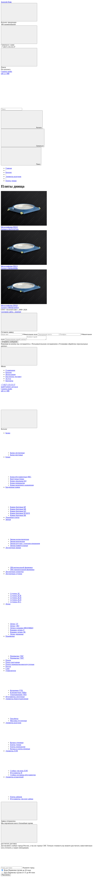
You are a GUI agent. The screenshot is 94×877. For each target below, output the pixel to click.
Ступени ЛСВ (15, 596)
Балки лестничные (17, 453)
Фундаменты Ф (16, 773)
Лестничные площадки (15, 572)
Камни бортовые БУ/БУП (20, 513)
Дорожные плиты (12, 517)
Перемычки (10, 636)
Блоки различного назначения (22, 485)
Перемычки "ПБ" (17, 656)
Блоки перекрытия (17, 483)
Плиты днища (15, 745)
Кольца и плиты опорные (20, 749)
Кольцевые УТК (16, 690)
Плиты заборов (16, 797)
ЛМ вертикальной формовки (21, 567)
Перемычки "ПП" (17, 658)
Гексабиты (14, 719)
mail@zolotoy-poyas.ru (9, 387)
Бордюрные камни (13, 487)
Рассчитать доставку (14, 377)
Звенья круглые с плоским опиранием (25, 543)
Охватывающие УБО (18, 695)
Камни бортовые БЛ (18, 511)
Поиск (38, 164)
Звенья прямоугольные (19, 546)
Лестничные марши (13, 548)
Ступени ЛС (15, 594)
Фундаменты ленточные (15, 697)
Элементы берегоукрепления (17, 699)
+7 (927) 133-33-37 (8, 385)
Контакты (9, 381)
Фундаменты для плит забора (21, 799)
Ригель (8, 666)
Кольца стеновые (17, 743)
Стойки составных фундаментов (23, 775)
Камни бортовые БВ (18, 509)
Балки (8, 433)
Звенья (8, 519)
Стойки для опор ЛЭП (19, 771)
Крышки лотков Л (17, 630)
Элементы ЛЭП (12, 751)
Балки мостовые (16, 455)
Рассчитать (6, 875)
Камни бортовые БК (18, 515)
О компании (10, 370)
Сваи (8, 668)
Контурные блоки (17, 479)
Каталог (39, 127)
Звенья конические (17, 541)
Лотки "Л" (14, 624)
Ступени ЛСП (15, 600)
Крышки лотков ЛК (18, 632)
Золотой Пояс (6, 2)
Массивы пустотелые (18, 721)
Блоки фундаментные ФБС (20, 477)
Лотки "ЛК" (15, 626)
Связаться (39, 146)
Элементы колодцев (13, 723)
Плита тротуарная (13, 662)
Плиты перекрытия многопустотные (20, 664)
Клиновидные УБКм (18, 692)
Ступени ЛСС (15, 602)
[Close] (19, 322)
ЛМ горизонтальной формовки (22, 570)
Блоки (8, 457)
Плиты (8, 660)
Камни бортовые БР (18, 507)
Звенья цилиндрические (19, 539)
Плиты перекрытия (17, 747)
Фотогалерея (10, 374)
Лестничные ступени (14, 574)
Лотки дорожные (17, 634)
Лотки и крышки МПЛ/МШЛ (21, 628)
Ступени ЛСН (15, 598)
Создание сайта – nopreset (11, 312)
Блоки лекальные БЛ (18, 481)
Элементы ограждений (15, 777)
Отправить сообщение (9, 342)
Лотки (8, 604)
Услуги (8, 379)
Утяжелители (11, 671)
